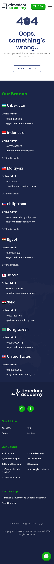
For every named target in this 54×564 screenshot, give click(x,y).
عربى (41, 523)
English (26, 523)
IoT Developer (34, 458)
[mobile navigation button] (50, 6)
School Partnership (36, 497)
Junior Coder (8, 453)
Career (5, 433)
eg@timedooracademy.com (20, 123)
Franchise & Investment (14, 497)
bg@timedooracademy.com (20, 347)
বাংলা (34, 523)
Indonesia (15, 523)
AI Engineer (32, 464)
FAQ (29, 428)
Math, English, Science (38, 469)
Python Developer (11, 458)
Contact (31, 433)
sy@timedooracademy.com (20, 320)
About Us (6, 428)
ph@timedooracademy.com (20, 221)
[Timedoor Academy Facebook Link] (30, 408)
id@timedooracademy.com (20, 150)
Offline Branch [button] (10, 158)
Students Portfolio (11, 477)
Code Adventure (35, 453)
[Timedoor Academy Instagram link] (22, 408)
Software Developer (12, 464)
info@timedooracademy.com (21, 293)
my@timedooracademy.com (21, 186)
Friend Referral (9, 503)
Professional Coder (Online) (11, 471)
